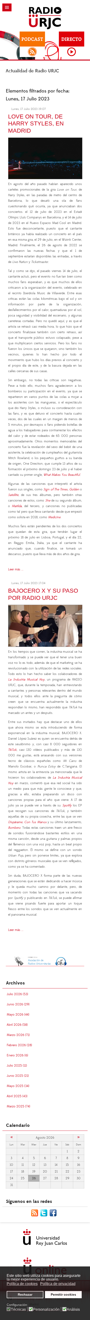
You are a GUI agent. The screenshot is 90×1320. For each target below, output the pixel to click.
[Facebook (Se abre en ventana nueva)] (54, 1213)
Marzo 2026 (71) (18, 1035)
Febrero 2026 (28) (19, 1045)
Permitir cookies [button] (63, 1294)
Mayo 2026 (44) (18, 1015)
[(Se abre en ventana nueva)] (45, 961)
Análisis (73, 1309)
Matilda (17, 506)
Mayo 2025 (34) (18, 1086)
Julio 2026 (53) (17, 994)
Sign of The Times (55, 489)
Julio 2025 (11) (17, 1066)
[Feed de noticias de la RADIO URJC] (35, 1213)
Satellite (13, 495)
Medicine (54, 517)
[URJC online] (45, 1265)
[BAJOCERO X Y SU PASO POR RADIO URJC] (45, 625)
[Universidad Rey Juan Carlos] (45, 1237)
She (47, 501)
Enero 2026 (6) (17, 1055)
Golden (74, 489)
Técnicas (18, 1309)
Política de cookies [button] (22, 1284)
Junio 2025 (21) (18, 1076)
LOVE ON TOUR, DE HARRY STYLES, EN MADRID (36, 123)
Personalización (46, 1309)
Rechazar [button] (25, 1294)
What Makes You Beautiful (61, 475)
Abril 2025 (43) (17, 1096)
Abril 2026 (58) (17, 1025)
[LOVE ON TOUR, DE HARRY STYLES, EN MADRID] (45, 158)
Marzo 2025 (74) (18, 1106)
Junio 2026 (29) (18, 1004)
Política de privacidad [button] (57, 1284)
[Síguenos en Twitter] (45, 1213)
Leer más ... (15, 569)
